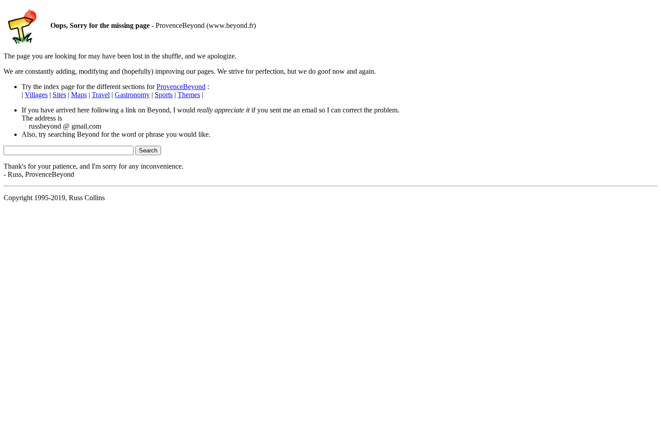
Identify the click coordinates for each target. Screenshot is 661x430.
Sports (164, 95)
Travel (101, 95)
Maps (79, 95)
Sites (59, 95)
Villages (36, 95)
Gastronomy (132, 95)
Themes (189, 95)
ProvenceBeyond (180, 86)
